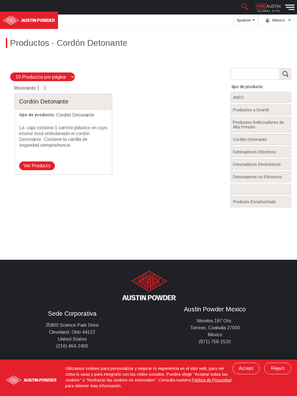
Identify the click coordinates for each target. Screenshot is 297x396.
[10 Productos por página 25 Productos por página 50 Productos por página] (42, 77)
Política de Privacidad (211, 380)
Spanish (244, 20)
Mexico (278, 20)
